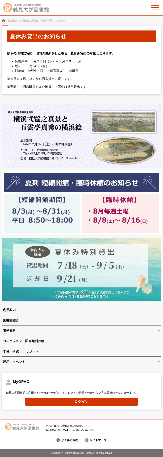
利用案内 (12, 20)
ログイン (81, 402)
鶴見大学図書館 (3, 20)
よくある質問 (69, 440)
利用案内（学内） (29, 20)
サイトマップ (98, 440)
